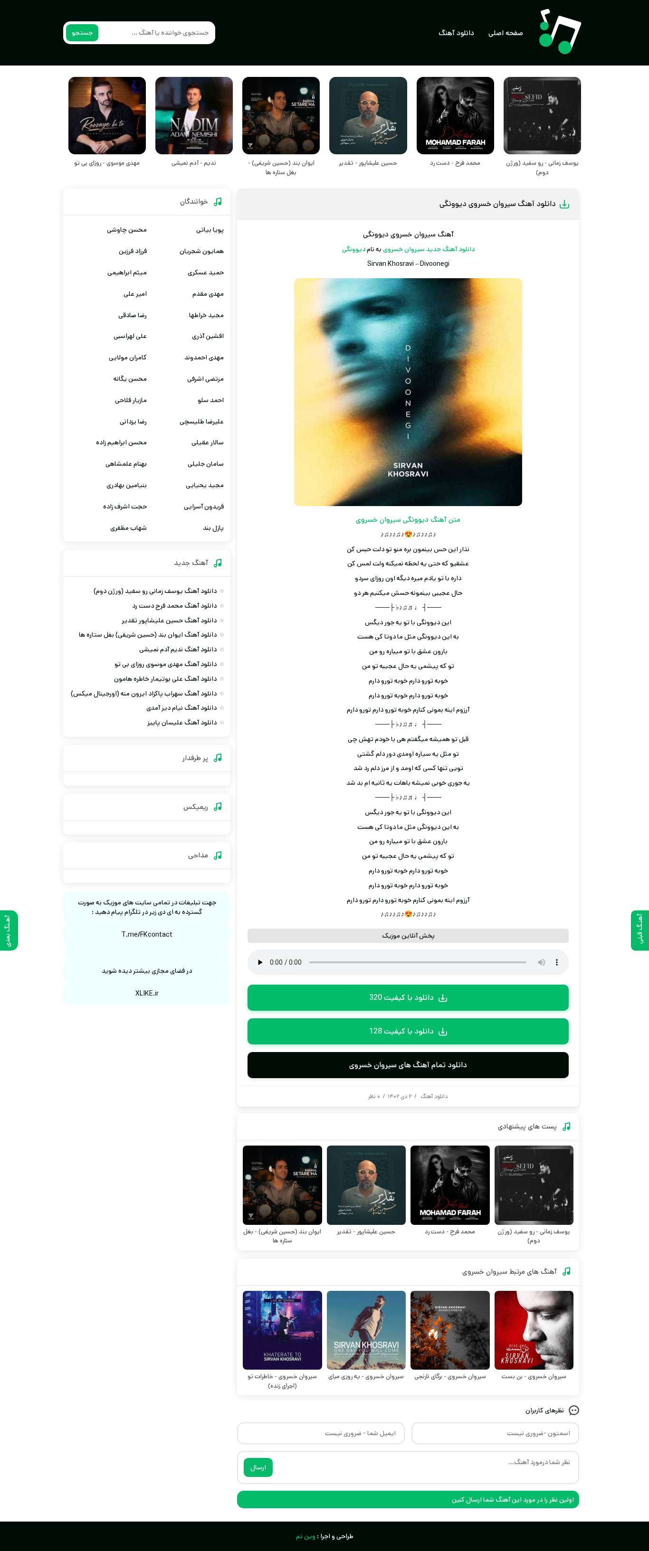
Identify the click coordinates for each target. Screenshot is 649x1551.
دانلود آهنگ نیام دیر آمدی (181, 708)
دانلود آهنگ (456, 33)
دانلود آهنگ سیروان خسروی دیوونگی (497, 203)
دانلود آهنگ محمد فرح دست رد (174, 606)
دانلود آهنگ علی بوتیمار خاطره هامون (165, 679)
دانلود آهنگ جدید (450, 249)
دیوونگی (353, 249)
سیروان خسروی (404, 249)
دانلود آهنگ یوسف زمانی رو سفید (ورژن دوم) (155, 591)
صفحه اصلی (505, 33)
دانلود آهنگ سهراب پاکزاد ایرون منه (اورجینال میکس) (144, 693)
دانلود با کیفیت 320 (401, 997)
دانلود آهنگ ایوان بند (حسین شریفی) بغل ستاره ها (148, 634)
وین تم (305, 1536)
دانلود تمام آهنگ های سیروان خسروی (408, 1065)
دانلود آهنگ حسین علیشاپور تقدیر (169, 620)
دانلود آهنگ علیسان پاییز (182, 722)
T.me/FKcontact (146, 935)
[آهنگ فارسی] (560, 33)
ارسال (258, 1467)
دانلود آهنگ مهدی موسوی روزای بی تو (166, 664)
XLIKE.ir (147, 993)
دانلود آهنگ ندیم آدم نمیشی (178, 649)
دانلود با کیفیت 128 (401, 1031)
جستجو (82, 33)
